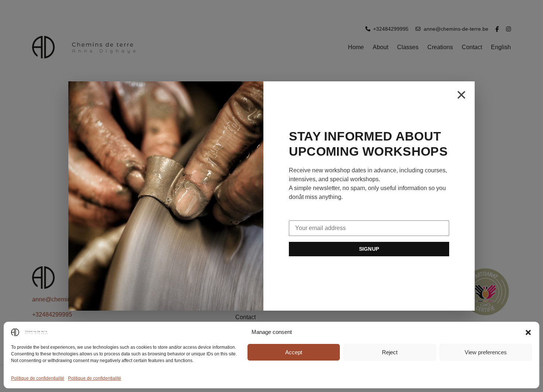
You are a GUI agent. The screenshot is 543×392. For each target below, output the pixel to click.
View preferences (486, 352)
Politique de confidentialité (37, 378)
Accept (293, 352)
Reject (389, 352)
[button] (528, 332)
